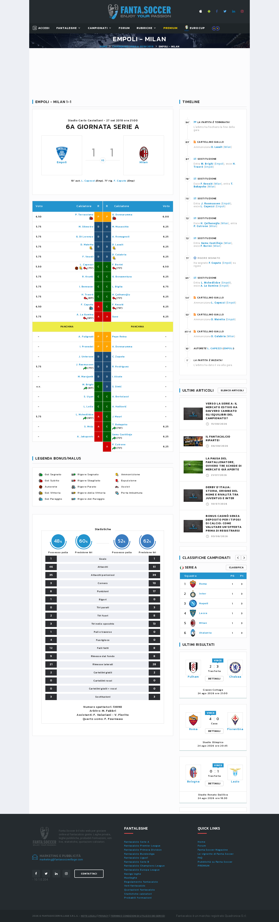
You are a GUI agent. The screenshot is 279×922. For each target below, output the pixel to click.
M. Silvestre (86, 226)
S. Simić (117, 386)
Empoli (62, 162)
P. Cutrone (119, 444)
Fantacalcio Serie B (136, 862)
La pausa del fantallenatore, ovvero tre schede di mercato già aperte (224, 464)
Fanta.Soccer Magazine (213, 850)
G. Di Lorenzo (85, 236)
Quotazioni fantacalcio (139, 890)
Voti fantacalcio (134, 886)
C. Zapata (118, 356)
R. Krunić (87, 276)
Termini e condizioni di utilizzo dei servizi (137, 916)
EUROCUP (197, 28)
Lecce (203, 613)
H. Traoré (87, 294)
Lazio (235, 781)
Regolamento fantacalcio (141, 882)
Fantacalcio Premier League (142, 846)
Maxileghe (130, 878)
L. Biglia (117, 286)
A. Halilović (119, 406)
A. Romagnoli (120, 236)
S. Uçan (88, 396)
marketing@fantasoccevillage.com (61, 859)
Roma (203, 584)
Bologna (193, 781)
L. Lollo (89, 406)
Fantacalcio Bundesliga (139, 854)
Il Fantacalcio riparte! (218, 438)
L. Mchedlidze (85, 414)
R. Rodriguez (120, 366)
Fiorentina (235, 729)
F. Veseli (87, 256)
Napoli (203, 603)
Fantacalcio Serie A (136, 842)
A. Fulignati (85, 336)
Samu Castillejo (122, 434)
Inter (202, 593)
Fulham (193, 677)
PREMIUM (204, 866)
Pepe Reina (119, 336)
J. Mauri (117, 416)
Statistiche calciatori (138, 894)
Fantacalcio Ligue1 (136, 858)
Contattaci (89, 873)
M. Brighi (87, 384)
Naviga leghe (132, 874)
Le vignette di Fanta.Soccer (216, 854)
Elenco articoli (232, 390)
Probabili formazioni (138, 898)
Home (103, 46)
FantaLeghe (66, 28)
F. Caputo (120, 181)
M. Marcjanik (85, 376)
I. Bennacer (86, 286)
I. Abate (117, 376)
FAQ (200, 858)
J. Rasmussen (84, 364)
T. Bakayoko (120, 424)
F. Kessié (118, 304)
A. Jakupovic (85, 436)
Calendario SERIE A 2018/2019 (132, 46)
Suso (115, 316)
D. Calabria (119, 254)
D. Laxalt (117, 244)
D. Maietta (86, 244)
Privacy (103, 916)
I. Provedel (87, 346)
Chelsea (235, 677)
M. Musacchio (120, 226)
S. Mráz (88, 426)
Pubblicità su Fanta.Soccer (215, 862)
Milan (144, 162)
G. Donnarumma (122, 214)
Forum (124, 28)
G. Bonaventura (122, 276)
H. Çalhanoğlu (121, 294)
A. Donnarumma (122, 346)
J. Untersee (86, 356)
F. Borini (117, 264)
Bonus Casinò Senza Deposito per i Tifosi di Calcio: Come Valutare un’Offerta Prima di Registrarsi (223, 523)
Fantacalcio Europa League (142, 870)
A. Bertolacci (120, 396)
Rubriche (144, 28)
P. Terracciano (84, 214)
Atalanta (205, 633)
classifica (236, 567)
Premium (170, 28)
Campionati (98, 28)
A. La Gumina (85, 314)
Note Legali (89, 916)
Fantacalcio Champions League (144, 866)
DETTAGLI (214, 678)
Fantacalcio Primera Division (143, 850)
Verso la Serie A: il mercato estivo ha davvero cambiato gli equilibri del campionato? (222, 410)
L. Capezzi (88, 181)
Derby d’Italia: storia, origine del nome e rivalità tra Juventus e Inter (222, 492)
